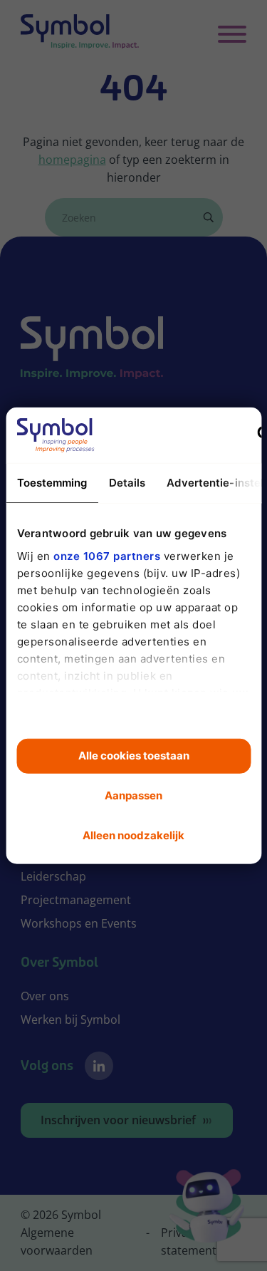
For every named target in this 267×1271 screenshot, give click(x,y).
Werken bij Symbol (70, 1019)
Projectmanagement (76, 900)
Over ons (45, 996)
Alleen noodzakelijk (133, 835)
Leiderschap (53, 876)
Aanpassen (133, 795)
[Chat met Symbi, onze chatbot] (206, 1208)
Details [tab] (126, 482)
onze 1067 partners (106, 555)
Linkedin (99, 1066)
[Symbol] (80, 34)
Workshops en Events (79, 923)
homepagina (72, 159)
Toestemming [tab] (51, 482)
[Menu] (232, 34)
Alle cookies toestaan (133, 755)
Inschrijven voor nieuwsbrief (118, 1120)
